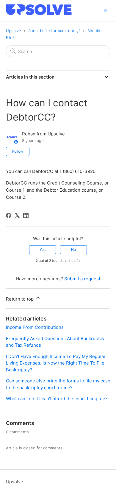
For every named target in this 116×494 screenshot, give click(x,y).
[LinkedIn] (26, 215)
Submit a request (82, 279)
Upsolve (13, 30)
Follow (17, 151)
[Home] (39, 13)
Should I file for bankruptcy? (54, 30)
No (73, 249)
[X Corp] (17, 215)
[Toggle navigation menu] (105, 10)
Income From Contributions (35, 327)
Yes (43, 249)
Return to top (20, 299)
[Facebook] (8, 215)
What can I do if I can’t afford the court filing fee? (57, 398)
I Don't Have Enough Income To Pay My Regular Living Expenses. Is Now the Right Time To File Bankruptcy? (56, 363)
